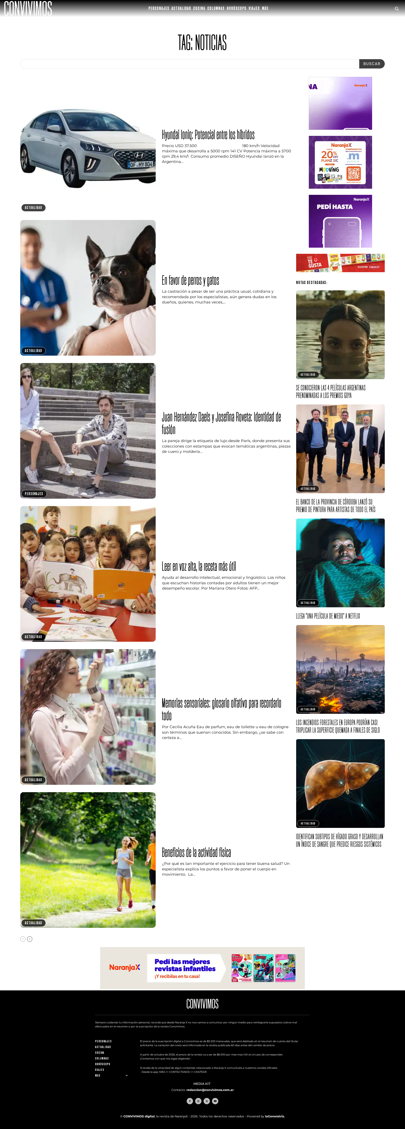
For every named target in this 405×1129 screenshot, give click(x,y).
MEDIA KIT (202, 1084)
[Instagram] (198, 1101)
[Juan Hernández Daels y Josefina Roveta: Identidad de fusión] (88, 431)
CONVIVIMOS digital (139, 1116)
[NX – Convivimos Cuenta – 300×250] (340, 133)
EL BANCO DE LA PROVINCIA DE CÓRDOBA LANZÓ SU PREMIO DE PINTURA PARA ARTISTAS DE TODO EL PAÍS (336, 505)
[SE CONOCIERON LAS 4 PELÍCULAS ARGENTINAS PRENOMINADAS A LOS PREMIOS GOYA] (340, 334)
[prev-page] (23, 939)
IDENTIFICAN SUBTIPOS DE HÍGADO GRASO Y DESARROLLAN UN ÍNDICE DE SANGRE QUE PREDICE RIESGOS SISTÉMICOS (339, 840)
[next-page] (29, 939)
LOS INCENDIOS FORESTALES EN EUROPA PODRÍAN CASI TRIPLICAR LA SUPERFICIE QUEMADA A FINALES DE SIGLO (338, 726)
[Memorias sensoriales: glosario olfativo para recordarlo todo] (88, 717)
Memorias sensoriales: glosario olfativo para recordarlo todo (222, 709)
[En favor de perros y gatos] (88, 288)
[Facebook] (190, 1101)
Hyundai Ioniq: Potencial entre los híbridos (208, 134)
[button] (396, 8)
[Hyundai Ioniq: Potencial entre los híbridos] (88, 145)
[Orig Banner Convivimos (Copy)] (340, 275)
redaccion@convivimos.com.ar (210, 1090)
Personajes (34, 493)
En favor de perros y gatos (190, 280)
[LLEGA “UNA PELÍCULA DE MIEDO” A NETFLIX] (340, 563)
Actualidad (33, 207)
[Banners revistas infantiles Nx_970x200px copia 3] (202, 988)
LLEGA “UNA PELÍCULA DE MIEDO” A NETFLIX (328, 616)
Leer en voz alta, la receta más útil (199, 566)
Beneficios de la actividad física (196, 852)
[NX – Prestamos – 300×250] (340, 251)
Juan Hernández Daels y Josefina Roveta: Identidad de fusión (221, 423)
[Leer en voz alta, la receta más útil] (88, 574)
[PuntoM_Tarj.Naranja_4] (340, 192)
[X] (207, 1101)
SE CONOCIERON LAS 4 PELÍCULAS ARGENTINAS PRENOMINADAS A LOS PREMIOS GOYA (331, 391)
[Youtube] (215, 1101)
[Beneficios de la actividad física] (88, 860)
